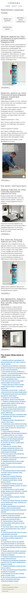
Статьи (20, 6)
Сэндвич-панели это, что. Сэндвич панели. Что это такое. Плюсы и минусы (12, 436)
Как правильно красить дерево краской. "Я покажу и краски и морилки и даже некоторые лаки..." (13, 472)
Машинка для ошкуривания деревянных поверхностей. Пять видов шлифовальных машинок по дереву (13, 562)
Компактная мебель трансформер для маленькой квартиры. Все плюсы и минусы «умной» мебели (13, 362)
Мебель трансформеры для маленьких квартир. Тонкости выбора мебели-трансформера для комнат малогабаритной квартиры (13, 509)
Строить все (14, 3)
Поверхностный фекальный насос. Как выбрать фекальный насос (13, 557)
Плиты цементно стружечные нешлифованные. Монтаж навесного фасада (14, 432)
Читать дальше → (5, 87)
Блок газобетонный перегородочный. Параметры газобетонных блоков (12, 514)
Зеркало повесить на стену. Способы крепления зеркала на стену (13, 191)
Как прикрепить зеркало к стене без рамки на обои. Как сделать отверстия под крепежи (13, 301)
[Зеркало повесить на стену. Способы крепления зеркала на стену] (14, 213)
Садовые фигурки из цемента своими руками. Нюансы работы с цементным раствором (12, 386)
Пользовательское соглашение (12, 587)
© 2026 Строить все (6, 585)
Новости (14, 6)
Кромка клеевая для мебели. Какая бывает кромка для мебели (12, 451)
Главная (7, 6)
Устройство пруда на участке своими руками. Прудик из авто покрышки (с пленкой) (14, 490)
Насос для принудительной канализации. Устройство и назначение (13, 570)
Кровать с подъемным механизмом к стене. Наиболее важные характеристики (14, 374)
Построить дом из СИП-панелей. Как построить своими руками (12, 454)
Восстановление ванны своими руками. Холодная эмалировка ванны (13, 378)
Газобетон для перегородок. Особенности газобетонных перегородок (14, 458)
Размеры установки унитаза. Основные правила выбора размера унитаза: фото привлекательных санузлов (13, 403)
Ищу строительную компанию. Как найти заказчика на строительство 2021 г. (13, 518)
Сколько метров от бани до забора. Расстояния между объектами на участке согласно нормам (12, 523)
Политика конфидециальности (8, 589)
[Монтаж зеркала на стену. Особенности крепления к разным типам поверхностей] (14, 73)
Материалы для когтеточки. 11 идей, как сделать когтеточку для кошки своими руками (14, 391)
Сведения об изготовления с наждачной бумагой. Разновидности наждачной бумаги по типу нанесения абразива (13, 367)
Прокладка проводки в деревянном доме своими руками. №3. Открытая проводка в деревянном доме (14, 416)
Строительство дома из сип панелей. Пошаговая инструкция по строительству (12, 542)
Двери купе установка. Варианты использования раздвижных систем (11, 477)
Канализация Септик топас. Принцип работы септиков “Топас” (12, 574)
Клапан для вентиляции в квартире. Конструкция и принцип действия (12, 439)
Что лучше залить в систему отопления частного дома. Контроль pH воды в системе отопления (13, 547)
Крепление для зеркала (7, 28)
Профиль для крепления (7, 19)
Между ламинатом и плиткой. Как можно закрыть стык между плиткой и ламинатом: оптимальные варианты (13, 553)
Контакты (4, 587)
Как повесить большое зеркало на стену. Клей (11, 240)
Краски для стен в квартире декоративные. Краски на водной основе (12, 398)
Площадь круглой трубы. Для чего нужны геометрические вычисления (14, 533)
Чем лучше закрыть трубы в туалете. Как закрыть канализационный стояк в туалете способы (13, 528)
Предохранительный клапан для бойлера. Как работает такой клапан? (13, 395)
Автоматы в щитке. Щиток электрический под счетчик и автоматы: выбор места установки (13, 538)
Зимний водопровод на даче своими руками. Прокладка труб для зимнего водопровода (12, 463)
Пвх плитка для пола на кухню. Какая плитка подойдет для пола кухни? (12, 381)
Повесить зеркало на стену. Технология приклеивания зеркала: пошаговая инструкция (13, 95)
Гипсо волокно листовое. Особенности (13, 371)
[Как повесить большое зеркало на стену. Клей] (14, 273)
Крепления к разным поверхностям (21, 19)
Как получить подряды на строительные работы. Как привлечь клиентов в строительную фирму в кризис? (13, 579)
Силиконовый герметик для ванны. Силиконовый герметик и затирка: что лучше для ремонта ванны (13, 485)
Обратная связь (5, 591)
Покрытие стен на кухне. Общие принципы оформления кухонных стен (12, 447)
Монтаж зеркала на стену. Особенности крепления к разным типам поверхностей (13, 39)
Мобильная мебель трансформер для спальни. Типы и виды (12, 421)
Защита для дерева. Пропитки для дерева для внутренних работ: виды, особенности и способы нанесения (14, 502)
